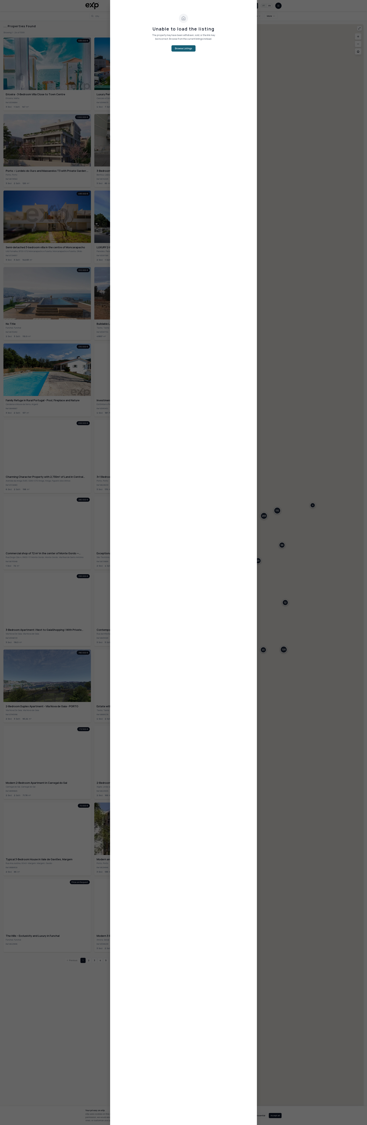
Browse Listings (183, 48)
